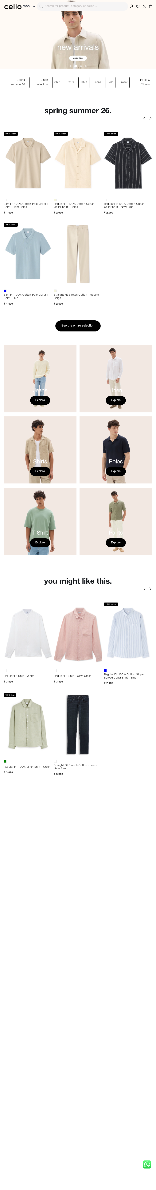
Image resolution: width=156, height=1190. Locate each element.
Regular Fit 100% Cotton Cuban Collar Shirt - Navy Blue (124, 206)
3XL (92, 664)
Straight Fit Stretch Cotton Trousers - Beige (77, 297)
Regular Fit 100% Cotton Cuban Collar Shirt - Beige (74, 206)
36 (64, 284)
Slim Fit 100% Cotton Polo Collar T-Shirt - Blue (26, 297)
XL (14, 193)
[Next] (150, 118)
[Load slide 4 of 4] (85, 66)
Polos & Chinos (145, 82)
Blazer (123, 82)
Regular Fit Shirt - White (19, 676)
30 (64, 278)
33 (78, 278)
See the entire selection (77, 325)
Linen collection (42, 82)
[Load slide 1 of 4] (70, 66)
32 (78, 748)
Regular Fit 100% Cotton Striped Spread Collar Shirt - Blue (124, 676)
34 (91, 278)
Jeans (97, 82)
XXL (28, 193)
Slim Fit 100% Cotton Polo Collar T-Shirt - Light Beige (26, 206)
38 (78, 284)
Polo (110, 82)
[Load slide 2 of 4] (75, 66)
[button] (150, 6)
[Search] (41, 6)
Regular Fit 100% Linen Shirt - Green (27, 767)
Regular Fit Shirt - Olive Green (73, 676)
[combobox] (82, 6)
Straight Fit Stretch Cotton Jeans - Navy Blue (75, 767)
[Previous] (144, 118)
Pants (70, 82)
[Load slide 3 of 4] (80, 66)
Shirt (57, 82)
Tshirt (83, 82)
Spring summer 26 (18, 82)
